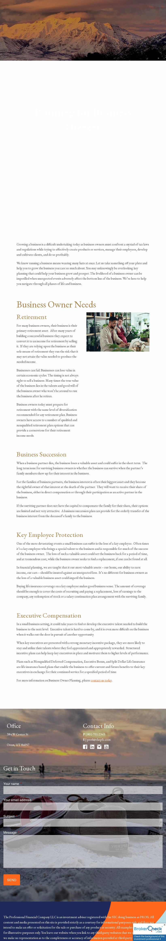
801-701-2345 (96, 734)
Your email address (32, 799)
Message (25, 832)
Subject (24, 816)
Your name (26, 783)
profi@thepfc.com (99, 739)
